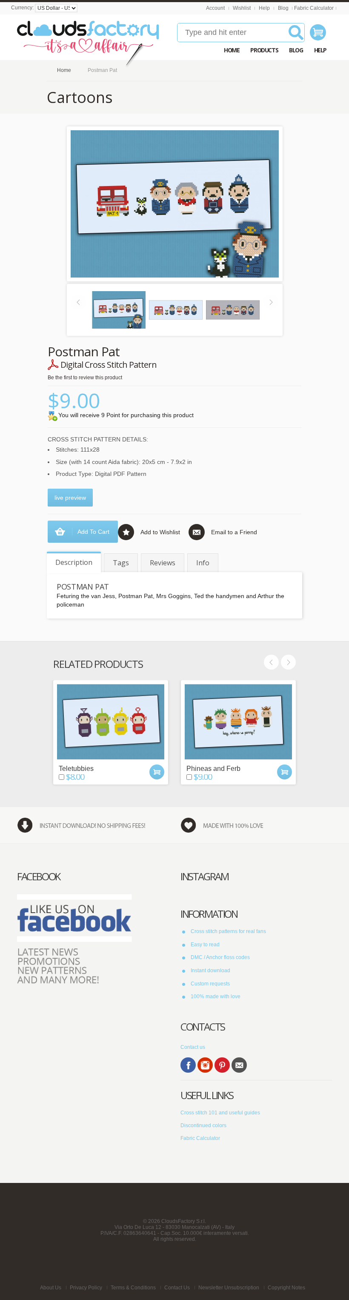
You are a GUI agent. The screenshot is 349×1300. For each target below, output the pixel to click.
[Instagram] (205, 1065)
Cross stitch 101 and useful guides (220, 1113)
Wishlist (242, 8)
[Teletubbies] (110, 721)
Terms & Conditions (133, 1288)
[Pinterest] (222, 1065)
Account (215, 8)
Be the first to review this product (85, 378)
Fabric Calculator (314, 8)
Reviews (162, 562)
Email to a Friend (234, 532)
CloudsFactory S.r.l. (183, 1221)
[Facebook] (188, 1065)
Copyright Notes (286, 1288)
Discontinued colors (203, 1125)
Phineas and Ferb (213, 768)
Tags (121, 562)
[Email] (239, 1065)
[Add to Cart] (156, 772)
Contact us (192, 1047)
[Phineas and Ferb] (238, 721)
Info (202, 562)
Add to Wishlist (160, 532)
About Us (50, 1288)
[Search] (296, 35)
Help (264, 8)
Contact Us (177, 1288)
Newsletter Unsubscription (228, 1288)
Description (73, 562)
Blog (283, 8)
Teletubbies (76, 768)
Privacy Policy (86, 1288)
